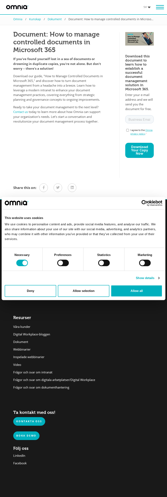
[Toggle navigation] (158, 7)
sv (145, 7)
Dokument (55, 19)
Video (17, 365)
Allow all (137, 291)
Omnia (17, 19)
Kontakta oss (29, 421)
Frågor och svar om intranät (32, 372)
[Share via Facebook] (43, 187)
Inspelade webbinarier (28, 357)
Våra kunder (21, 327)
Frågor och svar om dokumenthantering (41, 387)
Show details (145, 278)
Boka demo (26, 435)
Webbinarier (22, 349)
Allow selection (83, 291)
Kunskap (35, 19)
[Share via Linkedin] (72, 187)
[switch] (63, 263)
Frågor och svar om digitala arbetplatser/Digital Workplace (54, 380)
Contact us (20, 112)
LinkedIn (19, 455)
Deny (30, 291)
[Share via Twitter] (58, 187)
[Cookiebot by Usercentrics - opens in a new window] (144, 203)
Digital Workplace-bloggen (31, 334)
